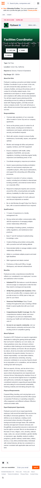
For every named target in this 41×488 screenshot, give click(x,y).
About (33, 471)
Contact (4, 474)
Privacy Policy (24, 474)
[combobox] (20, 3)
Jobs (3, 14)
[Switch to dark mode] (3, 477)
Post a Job (26, 471)
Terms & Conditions (13, 474)
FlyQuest (9, 14)
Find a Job (19, 471)
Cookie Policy (34, 474)
